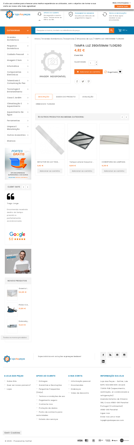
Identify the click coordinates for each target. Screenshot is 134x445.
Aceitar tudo (122, 6)
